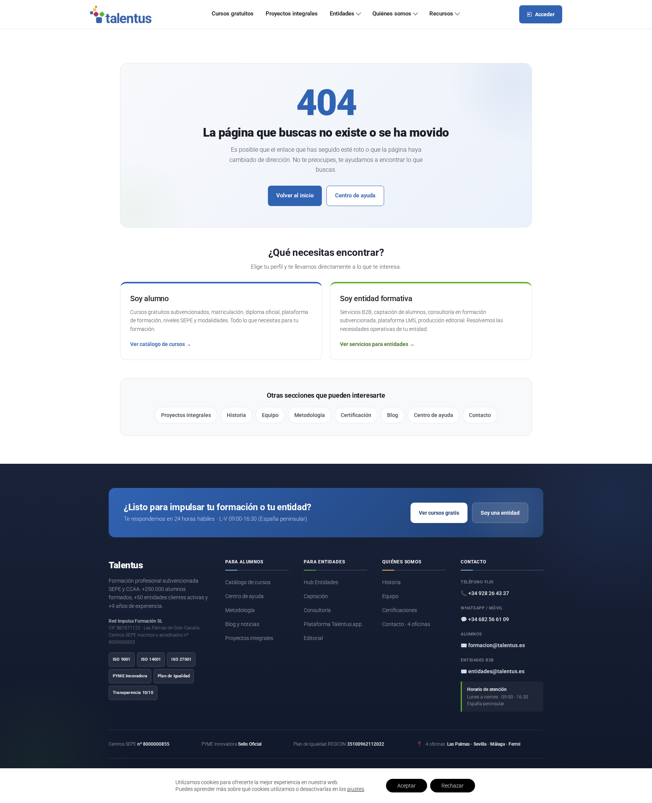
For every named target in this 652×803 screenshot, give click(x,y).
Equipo (270, 415)
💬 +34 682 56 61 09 (485, 619)
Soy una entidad (500, 513)
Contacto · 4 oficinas (406, 624)
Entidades (342, 14)
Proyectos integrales (292, 14)
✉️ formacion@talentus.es (493, 645)
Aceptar (406, 786)
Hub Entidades (321, 582)
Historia (236, 415)
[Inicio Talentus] (121, 14)
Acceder (545, 14)
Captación (316, 596)
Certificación (356, 415)
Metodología (309, 415)
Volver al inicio (295, 195)
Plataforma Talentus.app (333, 624)
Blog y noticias (242, 624)
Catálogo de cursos (248, 582)
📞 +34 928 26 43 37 (485, 593)
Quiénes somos (391, 14)
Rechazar (452, 786)
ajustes (355, 789)
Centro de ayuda (355, 195)
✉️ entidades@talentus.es (492, 671)
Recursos (441, 14)
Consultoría (317, 610)
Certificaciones (399, 610)
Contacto (480, 415)
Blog (392, 415)
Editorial (313, 638)
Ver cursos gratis (439, 513)
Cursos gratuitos (233, 14)
